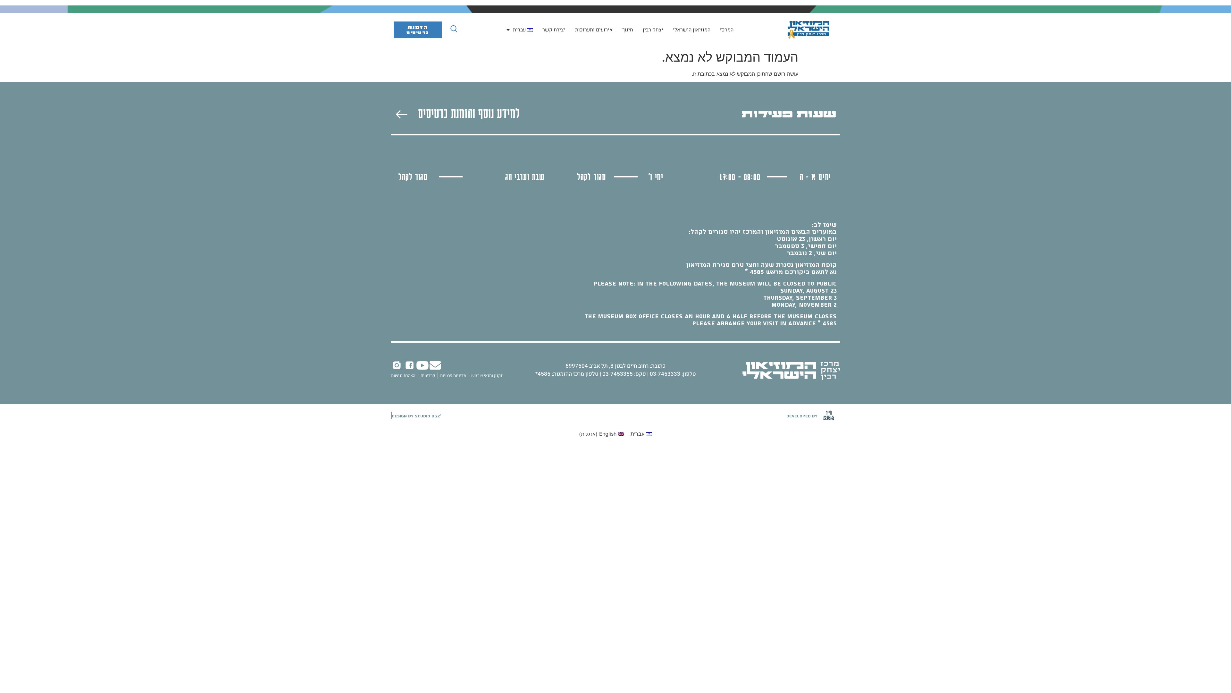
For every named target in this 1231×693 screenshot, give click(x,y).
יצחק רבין (653, 30)
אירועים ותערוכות (594, 30)
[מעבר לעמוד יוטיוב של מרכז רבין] (422, 365)
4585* (542, 374)
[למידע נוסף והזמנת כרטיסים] (401, 114)
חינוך (627, 30)
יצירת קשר (553, 30)
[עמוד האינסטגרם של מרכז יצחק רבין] (396, 365)
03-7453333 (665, 374)
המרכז (726, 30)
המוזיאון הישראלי (691, 30)
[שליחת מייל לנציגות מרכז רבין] (435, 365)
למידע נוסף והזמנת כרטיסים (469, 112)
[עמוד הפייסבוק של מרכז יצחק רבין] (409, 365)
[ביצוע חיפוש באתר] (454, 28)
